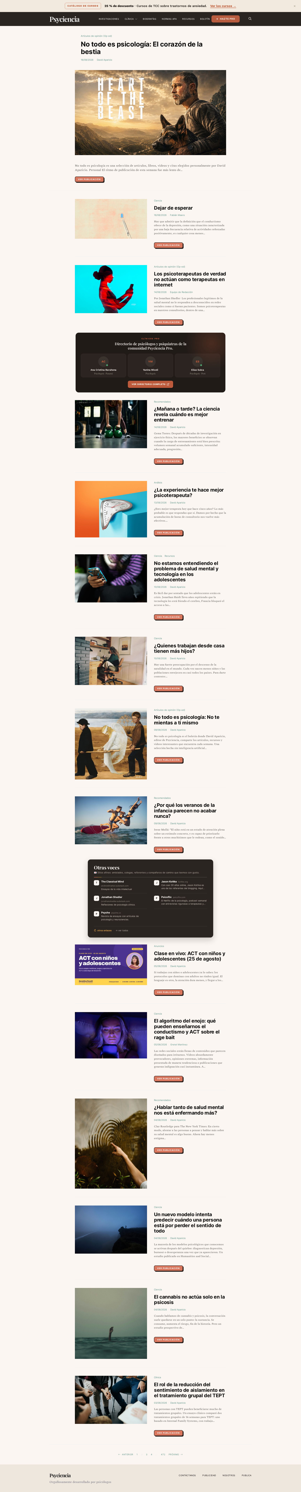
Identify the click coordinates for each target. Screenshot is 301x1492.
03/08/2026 (160, 1402)
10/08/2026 (160, 587)
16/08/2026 (87, 59)
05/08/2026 (160, 966)
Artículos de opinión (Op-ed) (96, 36)
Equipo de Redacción (181, 292)
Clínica (129, 19)
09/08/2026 (160, 729)
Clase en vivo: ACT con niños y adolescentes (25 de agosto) (189, 956)
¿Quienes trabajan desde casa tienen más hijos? (189, 648)
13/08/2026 (160, 502)
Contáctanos (187, 1475)
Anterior (127, 1454)
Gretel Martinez (178, 1044)
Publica (247, 1475)
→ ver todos (121, 930)
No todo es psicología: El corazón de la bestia (141, 48)
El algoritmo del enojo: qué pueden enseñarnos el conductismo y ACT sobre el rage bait (187, 1029)
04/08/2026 (160, 1120)
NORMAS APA (169, 19)
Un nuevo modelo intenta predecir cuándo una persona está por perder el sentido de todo (188, 1222)
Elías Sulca (197, 369)
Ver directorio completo (148, 384)
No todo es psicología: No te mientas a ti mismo (186, 720)
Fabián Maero (177, 215)
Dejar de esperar (173, 208)
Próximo (174, 1454)
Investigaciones (109, 19)
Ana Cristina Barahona (103, 369)
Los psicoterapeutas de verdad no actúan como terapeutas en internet (190, 279)
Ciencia (158, 200)
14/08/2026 (160, 292)
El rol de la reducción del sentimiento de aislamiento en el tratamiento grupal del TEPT (189, 1390)
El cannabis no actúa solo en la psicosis (189, 1299)
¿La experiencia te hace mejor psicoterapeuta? (189, 492)
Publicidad (209, 1475)
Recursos (188, 19)
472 (163, 1454)
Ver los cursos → (223, 6)
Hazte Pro (227, 18)
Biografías (149, 19)
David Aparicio (104, 59)
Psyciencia (64, 19)
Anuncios (159, 946)
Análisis (158, 482)
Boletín (205, 19)
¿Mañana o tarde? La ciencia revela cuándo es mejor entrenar (187, 414)
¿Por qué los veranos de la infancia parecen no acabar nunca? (185, 810)
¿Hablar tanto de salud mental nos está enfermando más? (189, 1110)
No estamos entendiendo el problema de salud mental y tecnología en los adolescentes (186, 571)
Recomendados (162, 401)
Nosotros (229, 1475)
